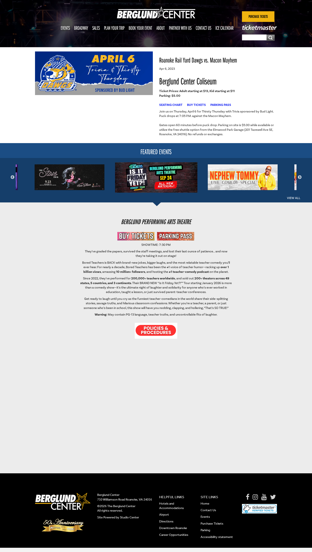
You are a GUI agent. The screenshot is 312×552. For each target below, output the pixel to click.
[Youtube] (264, 497)
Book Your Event (140, 27)
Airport (164, 514)
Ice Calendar (224, 27)
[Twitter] (273, 497)
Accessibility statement (217, 537)
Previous (12, 177)
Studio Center (129, 517)
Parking (205, 530)
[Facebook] (247, 497)
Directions (166, 521)
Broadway (81, 27)
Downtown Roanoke (173, 528)
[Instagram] (255, 497)
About (160, 27)
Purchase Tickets (212, 523)
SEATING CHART (171, 105)
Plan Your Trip (114, 27)
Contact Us (203, 27)
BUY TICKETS (196, 105)
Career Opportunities (173, 535)
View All (293, 198)
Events (65, 27)
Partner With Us (180, 27)
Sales (96, 27)
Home (205, 503)
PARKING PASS (220, 105)
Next (300, 177)
